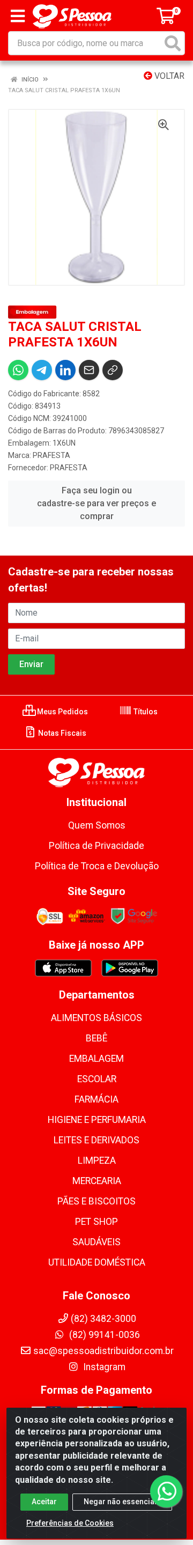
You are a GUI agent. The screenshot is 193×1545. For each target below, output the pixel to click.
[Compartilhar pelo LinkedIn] (65, 370)
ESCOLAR (96, 1079)
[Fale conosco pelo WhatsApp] (166, 1491)
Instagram (103, 1367)
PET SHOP (96, 1221)
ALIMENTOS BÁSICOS (96, 1017)
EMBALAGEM (96, 1058)
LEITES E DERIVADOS (96, 1140)
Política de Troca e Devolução (97, 866)
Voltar (168, 76)
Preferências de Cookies (70, 1523)
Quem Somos (96, 825)
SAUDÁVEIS (96, 1242)
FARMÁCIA (96, 1099)
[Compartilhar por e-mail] (89, 370)
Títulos (145, 711)
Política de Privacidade (96, 845)
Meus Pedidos (61, 711)
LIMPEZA (97, 1160)
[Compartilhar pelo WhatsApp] (18, 370)
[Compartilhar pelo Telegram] (42, 370)
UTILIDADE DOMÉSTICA (96, 1262)
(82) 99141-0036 (103, 1334)
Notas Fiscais (61, 733)
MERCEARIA (96, 1181)
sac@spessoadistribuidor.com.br (103, 1351)
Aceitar (44, 1501)
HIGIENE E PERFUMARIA (97, 1119)
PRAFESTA (51, 455)
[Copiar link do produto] (112, 370)
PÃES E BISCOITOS (96, 1201)
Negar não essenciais (122, 1501)
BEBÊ (96, 1038)
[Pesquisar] (172, 43)
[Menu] (17, 16)
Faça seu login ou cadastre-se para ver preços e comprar (96, 503)
